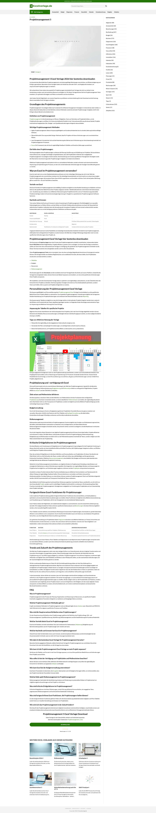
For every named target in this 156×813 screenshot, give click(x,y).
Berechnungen (79, 506)
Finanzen (76, 12)
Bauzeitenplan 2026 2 (36, 758)
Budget (62, 12)
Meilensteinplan (73, 399)
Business (108, 38)
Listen (107, 73)
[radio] (64, 729)
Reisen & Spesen (110, 88)
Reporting (85, 296)
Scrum (33, 145)
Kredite (108, 69)
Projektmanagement (35, 119)
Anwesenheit (55, 12)
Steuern (108, 98)
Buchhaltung (109, 32)
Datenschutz (76, 808)
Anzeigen (38, 72)
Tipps (107, 101)
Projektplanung (34, 399)
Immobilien (109, 57)
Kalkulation (109, 63)
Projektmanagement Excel (66, 292)
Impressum (68, 808)
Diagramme (69, 12)
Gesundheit (84, 12)
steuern (38, 390)
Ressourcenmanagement (56, 458)
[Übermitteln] (106, 6)
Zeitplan (54, 663)
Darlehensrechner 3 (36, 787)
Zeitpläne (116, 12)
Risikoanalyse (67, 388)
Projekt (42, 484)
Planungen (109, 76)
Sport (107, 95)
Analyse (45, 533)
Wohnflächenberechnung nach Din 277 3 (65, 788)
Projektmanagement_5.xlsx (75, 719)
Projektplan (76, 468)
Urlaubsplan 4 (83, 758)
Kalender (91, 12)
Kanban (80, 606)
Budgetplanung (56, 388)
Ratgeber (109, 12)
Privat (107, 79)
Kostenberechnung (100, 12)
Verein (108, 107)
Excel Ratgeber (110, 44)
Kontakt (83, 808)
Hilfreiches (109, 54)
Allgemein (32, 17)
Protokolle (109, 82)
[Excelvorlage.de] (41, 6)
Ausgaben (56, 671)
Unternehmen (110, 104)
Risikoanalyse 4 (59, 758)
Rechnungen (109, 85)
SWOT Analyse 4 (84, 787)
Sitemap (89, 808)
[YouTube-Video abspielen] (65, 351)
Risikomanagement (36, 269)
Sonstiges (108, 91)
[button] (40, 12)
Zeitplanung (78, 624)
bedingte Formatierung (73, 413)
